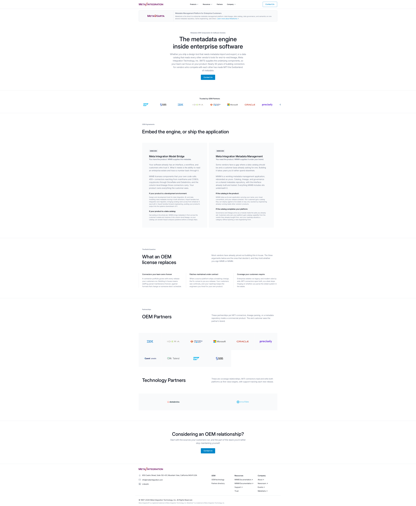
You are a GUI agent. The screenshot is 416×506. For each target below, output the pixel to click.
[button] (194, 4)
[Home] (151, 4)
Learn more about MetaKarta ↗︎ (228, 18)
